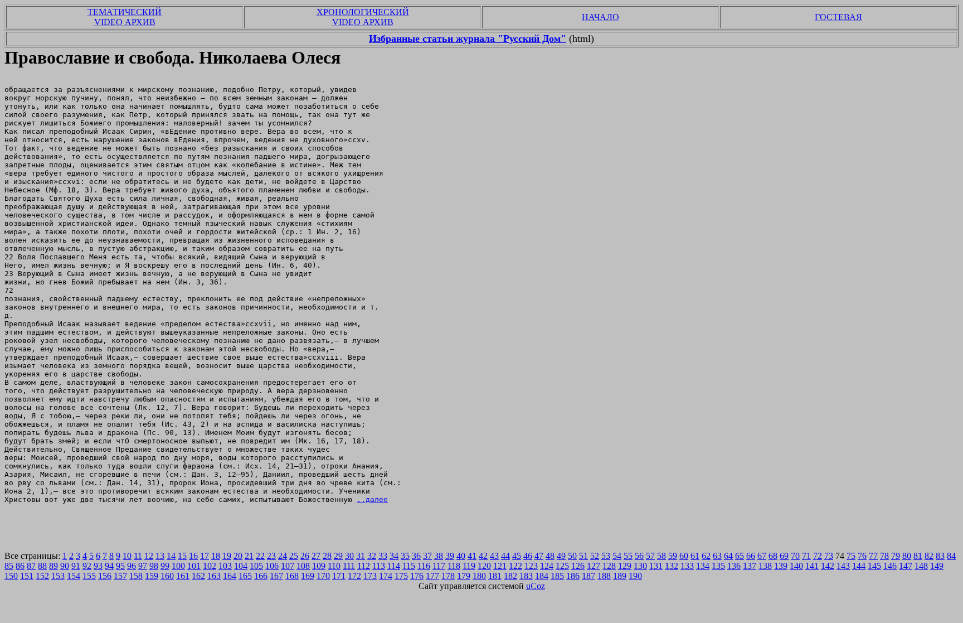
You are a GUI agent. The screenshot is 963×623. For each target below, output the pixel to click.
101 (194, 566)
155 (89, 576)
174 (385, 576)
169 (307, 576)
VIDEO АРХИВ (124, 22)
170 (323, 576)
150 (11, 576)
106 (272, 566)
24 (282, 556)
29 (338, 556)
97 (142, 566)
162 (198, 576)
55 (628, 556)
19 (226, 556)
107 (287, 566)
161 (182, 576)
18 (215, 556)
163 (214, 576)
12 (148, 556)
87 (31, 566)
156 (104, 576)
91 (75, 566)
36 (416, 556)
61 (694, 556)
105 (256, 566)
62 (706, 556)
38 (438, 556)
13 (159, 556)
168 (292, 576)
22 (260, 556)
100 (178, 566)
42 (483, 556)
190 (635, 576)
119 (469, 566)
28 (327, 556)
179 (463, 576)
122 (515, 566)
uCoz (535, 586)
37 (427, 556)
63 (717, 556)
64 (728, 556)
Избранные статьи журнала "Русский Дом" (467, 38)
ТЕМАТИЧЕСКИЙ (124, 12)
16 (193, 556)
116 (423, 566)
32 (371, 556)
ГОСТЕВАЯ (838, 17)
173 (370, 576)
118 (454, 566)
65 (739, 556)
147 (905, 566)
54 (616, 556)
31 (360, 556)
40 (460, 556)
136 (734, 566)
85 (8, 566)
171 (339, 576)
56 (639, 556)
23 (271, 556)
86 (20, 566)
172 (354, 576)
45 (516, 556)
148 (921, 566)
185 (557, 576)
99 (164, 566)
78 (884, 556)
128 (609, 566)
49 (561, 556)
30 (349, 556)
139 (780, 566)
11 (138, 556)
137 (749, 566)
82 (929, 556)
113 (378, 566)
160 (167, 576)
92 (86, 566)
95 (120, 566)
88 (42, 566)
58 (661, 556)
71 (806, 556)
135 (718, 566)
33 (382, 556)
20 (238, 556)
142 (827, 566)
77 (873, 556)
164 (229, 576)
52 (594, 556)
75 (851, 556)
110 (334, 566)
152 (42, 576)
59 (672, 556)
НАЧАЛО (600, 17)
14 (171, 556)
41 (472, 556)
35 (405, 556)
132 (671, 566)
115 (408, 566)
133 (687, 566)
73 (828, 556)
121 (500, 566)
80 (906, 556)
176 (417, 576)
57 (650, 556)
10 (127, 556)
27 (316, 556)
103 (225, 566)
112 (363, 566)
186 (573, 576)
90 (64, 566)
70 (795, 556)
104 (240, 566)
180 (479, 576)
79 (895, 556)
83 (940, 556)
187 (588, 576)
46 (527, 556)
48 (550, 556)
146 (890, 566)
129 (624, 566)
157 (120, 576)
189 (619, 576)
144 (858, 566)
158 (136, 576)
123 (531, 566)
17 (204, 556)
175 (401, 576)
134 (702, 566)
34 (394, 556)
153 (58, 576)
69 (784, 556)
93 (98, 566)
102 (209, 566)
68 (773, 556)
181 (495, 576)
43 (494, 556)
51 (583, 556)
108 (303, 566)
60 (683, 556)
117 (438, 566)
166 (261, 576)
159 (151, 576)
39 (449, 556)
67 (761, 556)
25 (293, 556)
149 (936, 566)
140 (796, 566)
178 (448, 576)
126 (578, 566)
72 (817, 556)
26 (304, 556)
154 (73, 576)
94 (109, 566)
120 (484, 566)
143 (843, 566)
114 (393, 566)
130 (640, 566)
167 (276, 576)
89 (53, 566)
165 (245, 576)
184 (541, 576)
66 (750, 556)
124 (546, 566)
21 (249, 556)
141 (812, 566)
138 (765, 566)
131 (656, 566)
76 (862, 556)
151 (26, 576)
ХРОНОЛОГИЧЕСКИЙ (363, 12)
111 (349, 566)
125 (562, 566)
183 (526, 576)
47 (538, 556)
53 (605, 556)
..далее (372, 499)
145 (874, 566)
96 (131, 566)
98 (153, 566)
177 (432, 576)
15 (182, 556)
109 (318, 566)
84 (951, 556)
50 (572, 556)
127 (593, 566)
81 (917, 556)
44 (505, 556)
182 (510, 576)
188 (604, 576)
